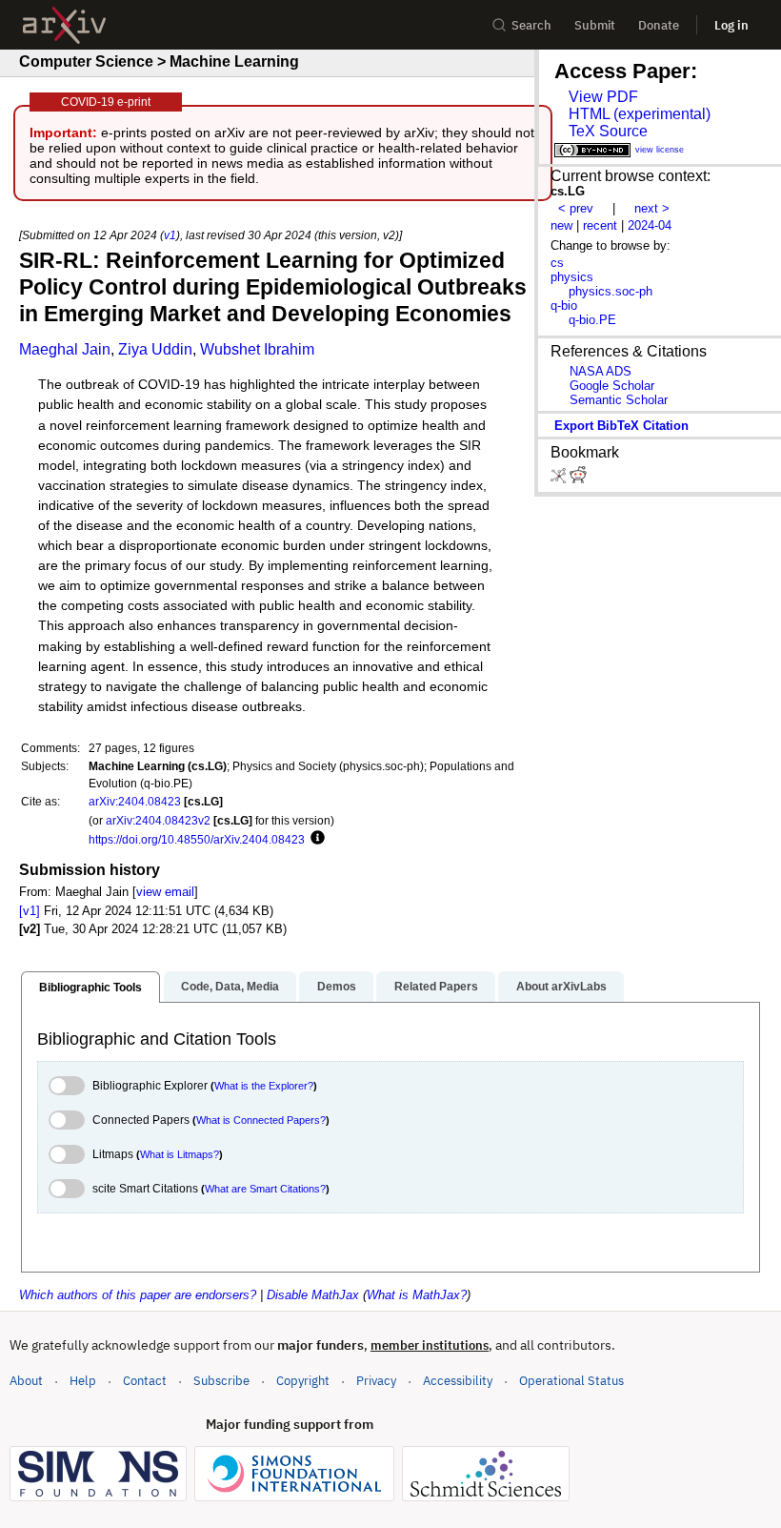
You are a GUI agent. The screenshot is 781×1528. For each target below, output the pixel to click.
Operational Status (571, 1380)
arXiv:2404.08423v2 (158, 820)
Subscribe (221, 1381)
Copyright (303, 1381)
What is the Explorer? (263, 1085)
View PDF (603, 97)
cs (557, 262)
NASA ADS (600, 371)
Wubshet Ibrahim (257, 349)
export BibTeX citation (621, 425)
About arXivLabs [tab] (561, 986)
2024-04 (649, 225)
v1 (170, 235)
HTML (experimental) (640, 114)
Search (531, 25)
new (561, 225)
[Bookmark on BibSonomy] (560, 479)
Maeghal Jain (64, 349)
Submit (594, 25)
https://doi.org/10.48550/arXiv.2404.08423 (197, 839)
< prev (575, 208)
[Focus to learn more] (315, 838)
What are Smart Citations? (265, 1188)
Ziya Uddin (155, 349)
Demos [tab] (336, 986)
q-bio (564, 305)
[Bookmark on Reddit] (578, 479)
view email (165, 892)
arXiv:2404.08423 (135, 801)
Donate (658, 25)
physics (572, 277)
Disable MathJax (313, 1295)
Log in (731, 25)
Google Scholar (612, 385)
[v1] (29, 911)
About (26, 1381)
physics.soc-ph (610, 291)
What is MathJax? (417, 1295)
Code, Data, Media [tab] (230, 986)
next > (652, 208)
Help (83, 1381)
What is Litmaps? (179, 1154)
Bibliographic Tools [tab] (90, 987)
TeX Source (608, 131)
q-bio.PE (592, 320)
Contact (145, 1381)
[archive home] (64, 25)
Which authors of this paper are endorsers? (137, 1295)
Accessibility (457, 1381)
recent (600, 225)
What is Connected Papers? (261, 1120)
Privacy (376, 1381)
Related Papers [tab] (436, 986)
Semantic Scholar (619, 400)
